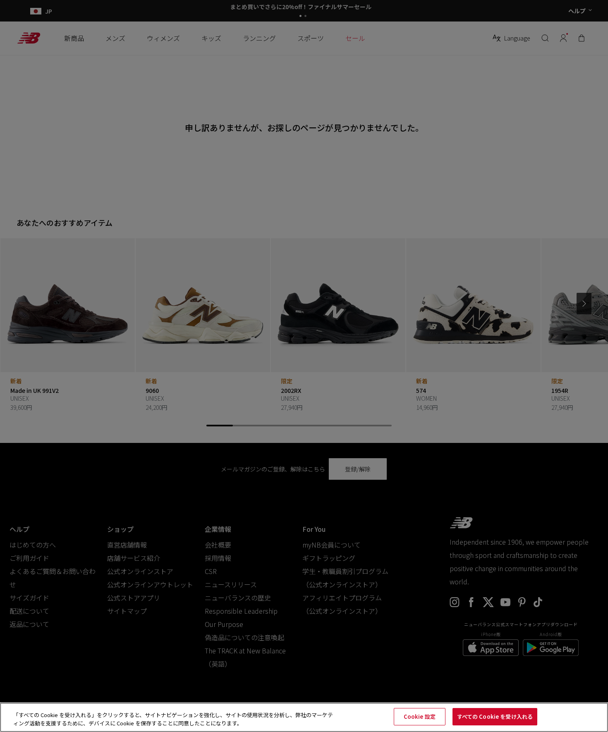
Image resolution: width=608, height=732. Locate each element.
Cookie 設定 (420, 716)
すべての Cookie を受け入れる (495, 716)
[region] (304, 717)
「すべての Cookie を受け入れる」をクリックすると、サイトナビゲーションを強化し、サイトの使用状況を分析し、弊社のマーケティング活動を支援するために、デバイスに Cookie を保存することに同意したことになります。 (173, 719)
